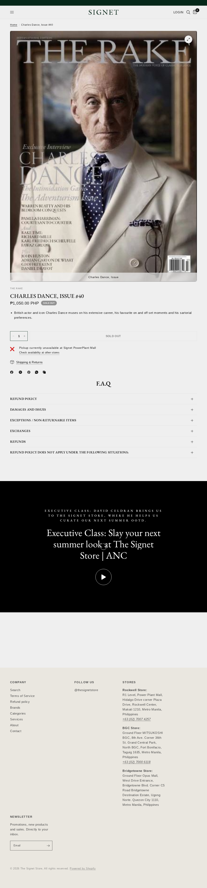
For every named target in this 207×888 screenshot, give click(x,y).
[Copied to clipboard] (45, 372)
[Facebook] (12, 372)
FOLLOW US (84, 682)
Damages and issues (28, 409)
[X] (21, 372)
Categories (18, 713)
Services (16, 719)
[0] (194, 12)
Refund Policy (23, 399)
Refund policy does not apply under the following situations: (69, 452)
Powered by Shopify (83, 868)
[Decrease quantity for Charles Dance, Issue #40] (13, 336)
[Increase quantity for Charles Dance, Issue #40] (24, 336)
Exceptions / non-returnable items (43, 420)
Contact (15, 731)
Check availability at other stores (39, 352)
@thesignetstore (86, 690)
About (14, 725)
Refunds (18, 441)
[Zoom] (188, 39)
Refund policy (20, 701)
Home (13, 24)
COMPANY (18, 682)
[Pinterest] (29, 372)
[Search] (188, 12)
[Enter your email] (48, 845)
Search (15, 690)
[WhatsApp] (37, 372)
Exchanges (20, 431)
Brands (15, 707)
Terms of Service (22, 696)
